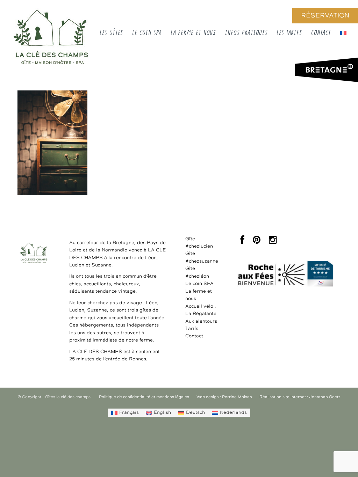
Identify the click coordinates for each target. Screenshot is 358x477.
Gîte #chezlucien (199, 243)
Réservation (325, 16)
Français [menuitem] (129, 412)
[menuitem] (125, 413)
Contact (194, 336)
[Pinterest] (256, 242)
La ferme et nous (198, 295)
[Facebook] (242, 242)
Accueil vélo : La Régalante (200, 310)
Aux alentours (201, 321)
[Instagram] (272, 242)
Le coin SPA (199, 283)
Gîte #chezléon (197, 272)
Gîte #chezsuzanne (201, 257)
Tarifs (191, 328)
